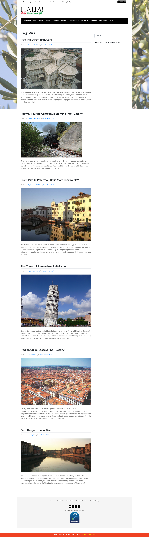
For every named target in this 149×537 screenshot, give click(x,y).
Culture (47, 21)
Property (26, 21)
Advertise (69, 501)
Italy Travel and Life (77, 510)
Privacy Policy (66, 2)
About (93, 21)
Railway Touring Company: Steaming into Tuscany (52, 113)
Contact (60, 501)
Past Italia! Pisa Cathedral (36, 40)
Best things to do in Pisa (36, 430)
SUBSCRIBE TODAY (89, 534)
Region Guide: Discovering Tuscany (42, 349)
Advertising (103, 21)
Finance (56, 21)
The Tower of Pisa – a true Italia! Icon (43, 266)
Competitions (74, 21)
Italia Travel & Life (47, 45)
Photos (63, 21)
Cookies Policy (81, 501)
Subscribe (122, 2)
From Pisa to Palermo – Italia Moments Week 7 (50, 180)
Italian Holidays (26, 2)
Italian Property (40, 2)
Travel (111, 21)
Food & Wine (37, 21)
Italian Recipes (54, 2)
